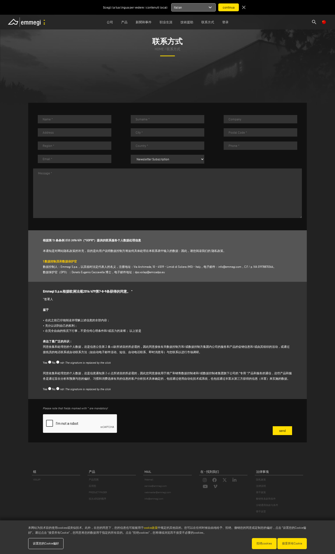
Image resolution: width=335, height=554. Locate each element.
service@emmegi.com (155, 486)
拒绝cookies (264, 543)
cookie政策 (151, 527)
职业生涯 (166, 22)
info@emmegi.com (229, 266)
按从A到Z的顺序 (97, 498)
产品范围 (94, 479)
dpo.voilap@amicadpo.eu (150, 272)
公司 (110, 22)
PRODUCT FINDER (98, 492)
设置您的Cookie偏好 (46, 543)
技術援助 (186, 22)
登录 (225, 22)
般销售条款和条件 (266, 498)
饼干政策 (261, 492)
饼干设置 (261, 511)
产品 (124, 22)
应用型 (92, 486)
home (159, 49)
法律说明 (261, 486)
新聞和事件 (144, 22)
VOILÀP (36, 479)
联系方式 (207, 22)
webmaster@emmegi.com (157, 492)
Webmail (148, 479)
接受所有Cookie (292, 543)
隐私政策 (261, 479)
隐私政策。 (218, 250)
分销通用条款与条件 (267, 505)
